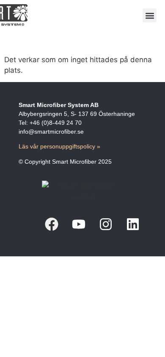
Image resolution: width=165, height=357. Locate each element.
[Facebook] (51, 224)
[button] (150, 15)
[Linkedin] (132, 224)
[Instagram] (105, 224)
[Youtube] (78, 224)
